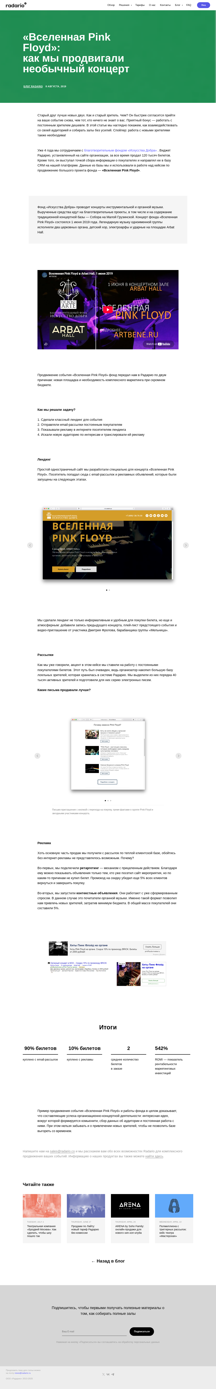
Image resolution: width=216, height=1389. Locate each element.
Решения (124, 5)
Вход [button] (203, 5)
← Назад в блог (108, 1261)
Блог (178, 5)
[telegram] (112, 1374)
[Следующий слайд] (186, 545)
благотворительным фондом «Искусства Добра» (120, 150)
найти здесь (154, 1156)
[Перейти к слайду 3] (110, 800)
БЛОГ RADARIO (33, 86)
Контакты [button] (165, 5)
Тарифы (140, 5)
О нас (152, 5)
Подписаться (142, 1331)
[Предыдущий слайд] (30, 545)
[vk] (108, 1374)
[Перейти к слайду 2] (109, 590)
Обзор (111, 5)
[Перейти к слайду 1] (106, 590)
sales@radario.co (62, 1151)
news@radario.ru (23, 1373)
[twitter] (103, 1374)
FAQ (188, 5)
